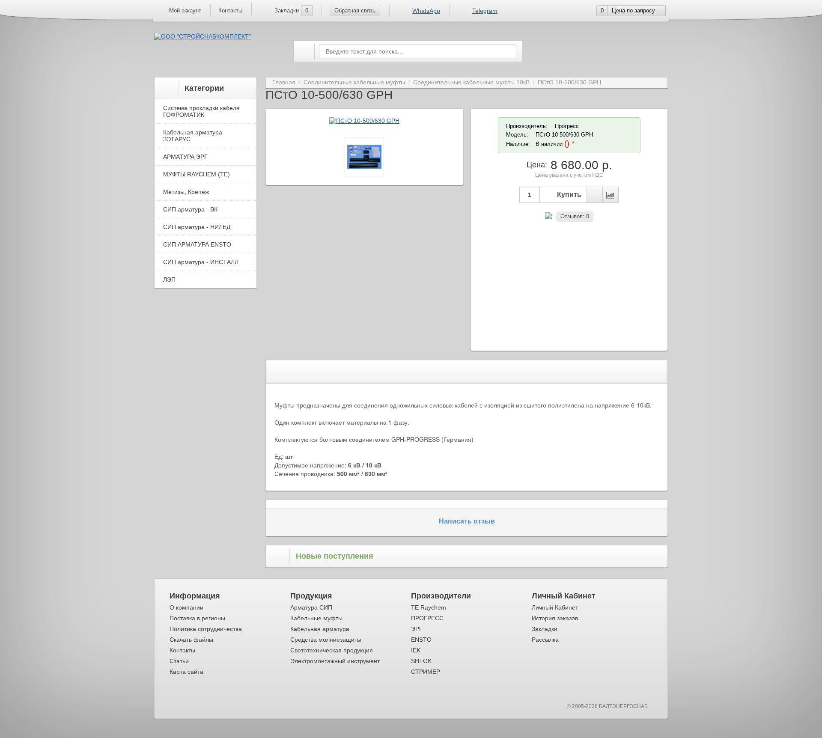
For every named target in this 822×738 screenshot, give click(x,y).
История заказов (555, 618)
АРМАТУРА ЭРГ (185, 156)
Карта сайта (186, 671)
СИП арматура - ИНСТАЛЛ (200, 262)
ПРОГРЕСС (427, 618)
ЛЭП (169, 279)
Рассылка (545, 639)
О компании (186, 607)
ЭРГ (417, 628)
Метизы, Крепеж (186, 191)
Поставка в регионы (197, 618)
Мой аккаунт (185, 10)
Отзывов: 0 (574, 216)
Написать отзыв (467, 521)
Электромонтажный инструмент (335, 661)
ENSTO (421, 639)
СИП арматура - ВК (190, 209)
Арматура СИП (311, 607)
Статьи (179, 661)
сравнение (610, 195)
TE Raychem (428, 607)
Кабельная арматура (319, 628)
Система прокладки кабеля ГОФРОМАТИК (201, 111)
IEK (415, 650)
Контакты (230, 10)
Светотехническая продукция (331, 650)
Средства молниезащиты (325, 639)
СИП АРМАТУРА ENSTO (197, 244)
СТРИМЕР (425, 671)
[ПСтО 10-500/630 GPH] (364, 120)
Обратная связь (354, 10)
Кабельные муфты (316, 618)
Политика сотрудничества (206, 628)
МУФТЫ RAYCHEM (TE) (196, 174)
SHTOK (421, 661)
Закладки (544, 628)
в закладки (595, 195)
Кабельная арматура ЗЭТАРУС (192, 136)
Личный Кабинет (555, 607)
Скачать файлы (191, 639)
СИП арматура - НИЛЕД (196, 226)
